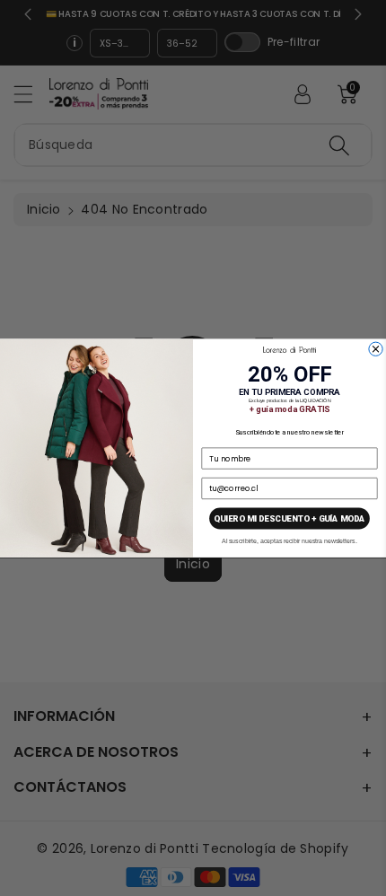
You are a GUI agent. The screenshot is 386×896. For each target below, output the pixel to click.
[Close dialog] (375, 349)
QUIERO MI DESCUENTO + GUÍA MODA (289, 518)
